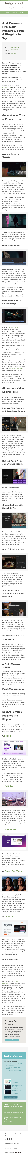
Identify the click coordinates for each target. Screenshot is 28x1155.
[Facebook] (7, 1139)
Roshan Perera (15, 47)
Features (16, 1143)
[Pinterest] (9, 1139)
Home (6, 1143)
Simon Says (10, 829)
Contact (11, 1148)
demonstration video (15, 368)
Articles (7, 13)
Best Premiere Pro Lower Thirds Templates (17, 1087)
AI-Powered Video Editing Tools (12, 1115)
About (21, 13)
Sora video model (14, 327)
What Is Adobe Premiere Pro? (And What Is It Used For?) (14, 1064)
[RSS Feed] (11, 1139)
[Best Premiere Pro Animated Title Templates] (7, 1093)
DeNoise (9, 786)
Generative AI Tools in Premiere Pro (13, 1112)
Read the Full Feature (11, 1097)
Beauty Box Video (13, 871)
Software (13, 53)
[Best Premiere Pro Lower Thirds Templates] (7, 1088)
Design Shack (14, 3)
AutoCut (9, 916)
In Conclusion (8, 1121)
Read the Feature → (12, 1040)
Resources (14, 13)
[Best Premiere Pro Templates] (7, 1083)
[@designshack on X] (5, 1139)
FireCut (7, 736)
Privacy (16, 1148)
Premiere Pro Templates (14, 50)
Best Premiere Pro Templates (17, 1081)
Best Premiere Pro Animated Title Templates (17, 1092)
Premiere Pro (6, 87)
